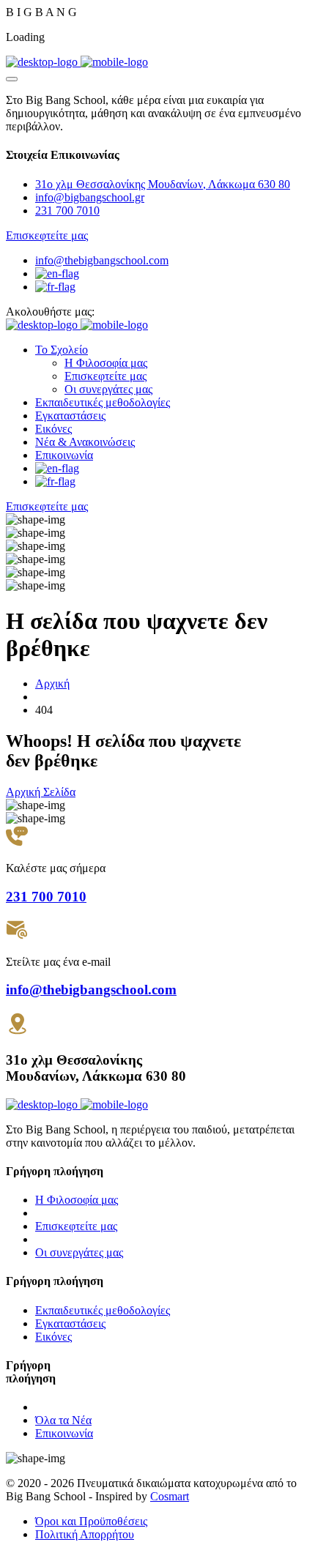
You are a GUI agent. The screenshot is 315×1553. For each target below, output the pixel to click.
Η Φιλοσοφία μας (105, 363)
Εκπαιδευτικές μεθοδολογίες (102, 402)
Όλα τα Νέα (63, 1420)
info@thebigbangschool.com (101, 260)
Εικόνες (53, 428)
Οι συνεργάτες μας (108, 389)
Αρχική (52, 683)
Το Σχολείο (61, 349)
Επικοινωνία (64, 455)
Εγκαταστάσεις (70, 415)
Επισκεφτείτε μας (105, 376)
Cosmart (169, 1496)
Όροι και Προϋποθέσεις (91, 1521)
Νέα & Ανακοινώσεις (85, 442)
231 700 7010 (67, 210)
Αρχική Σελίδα (40, 792)
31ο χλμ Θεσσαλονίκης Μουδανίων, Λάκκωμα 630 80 (162, 184)
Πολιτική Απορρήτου (84, 1534)
